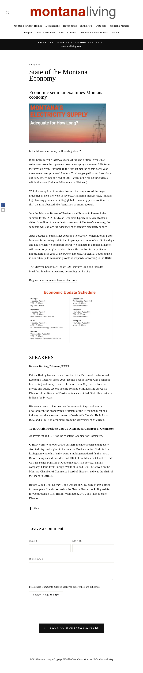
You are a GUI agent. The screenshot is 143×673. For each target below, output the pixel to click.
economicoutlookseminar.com (59, 280)
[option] (71, 44)
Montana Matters (119, 25)
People (28, 32)
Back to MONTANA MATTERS (74, 627)
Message (36, 559)
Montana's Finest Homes (28, 25)
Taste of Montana (45, 32)
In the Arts (86, 25)
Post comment (46, 595)
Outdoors (101, 25)
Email (77, 541)
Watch (115, 32)
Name (33, 541)
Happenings (70, 25)
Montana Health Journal (94, 32)
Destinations (53, 25)
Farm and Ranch (67, 32)
